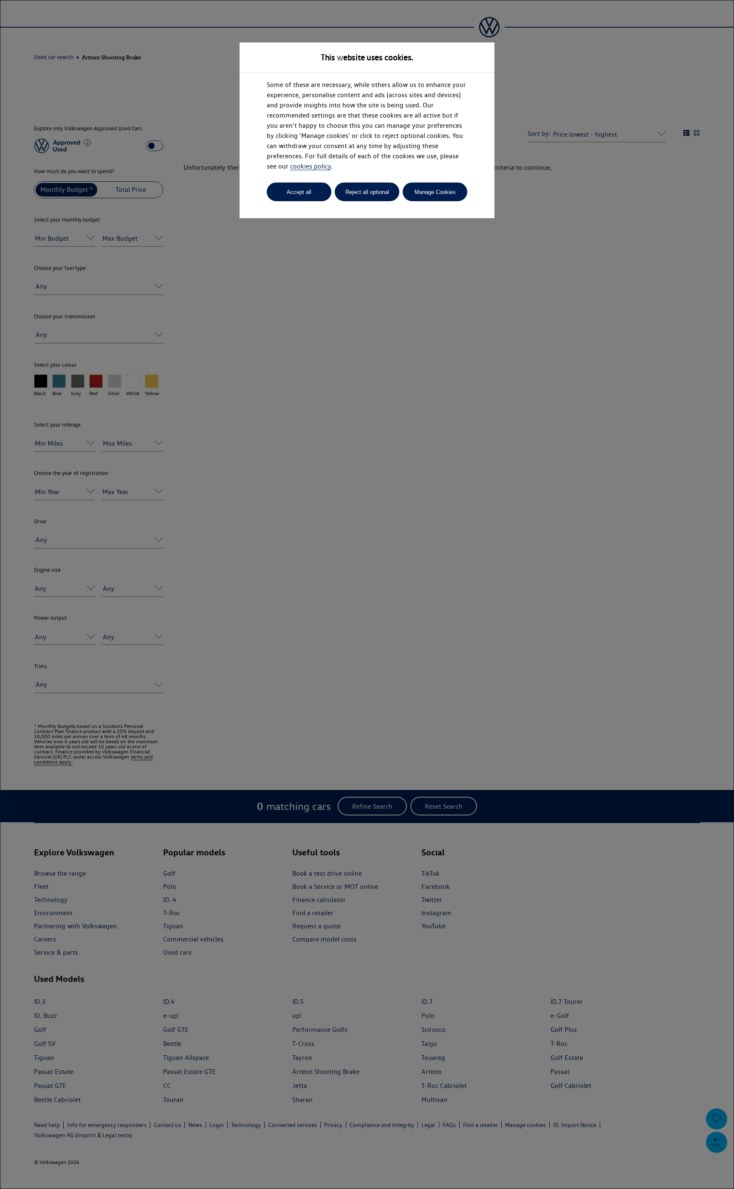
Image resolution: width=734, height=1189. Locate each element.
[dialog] (367, 594)
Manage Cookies (435, 192)
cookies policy (310, 166)
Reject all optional (367, 192)
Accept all (299, 192)
